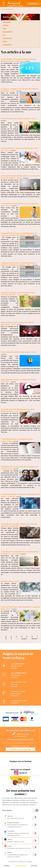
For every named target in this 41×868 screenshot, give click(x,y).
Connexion (33, 3)
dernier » (35, 639)
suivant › (24, 639)
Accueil (3, 9)
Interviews (6, 22)
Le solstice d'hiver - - (13, 581)
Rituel (5, 41)
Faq (4, 34)
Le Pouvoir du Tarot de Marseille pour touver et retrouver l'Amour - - (17, 410)
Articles (5, 25)
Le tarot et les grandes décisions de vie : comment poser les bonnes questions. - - (20, 177)
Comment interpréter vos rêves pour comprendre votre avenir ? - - (20, 495)
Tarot (4, 28)
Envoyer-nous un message (20, 749)
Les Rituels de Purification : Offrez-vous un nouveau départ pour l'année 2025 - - (19, 525)
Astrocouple (7, 38)
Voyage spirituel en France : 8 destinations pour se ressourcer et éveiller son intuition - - (19, 234)
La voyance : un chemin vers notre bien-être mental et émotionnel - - (19, 90)
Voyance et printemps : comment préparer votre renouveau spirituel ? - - (18, 293)
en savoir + (15, 668)
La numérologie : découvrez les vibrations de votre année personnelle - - (18, 60)
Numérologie (7, 31)
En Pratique (7, 44)
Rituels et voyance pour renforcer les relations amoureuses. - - (17, 323)
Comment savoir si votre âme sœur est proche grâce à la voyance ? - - (20, 553)
